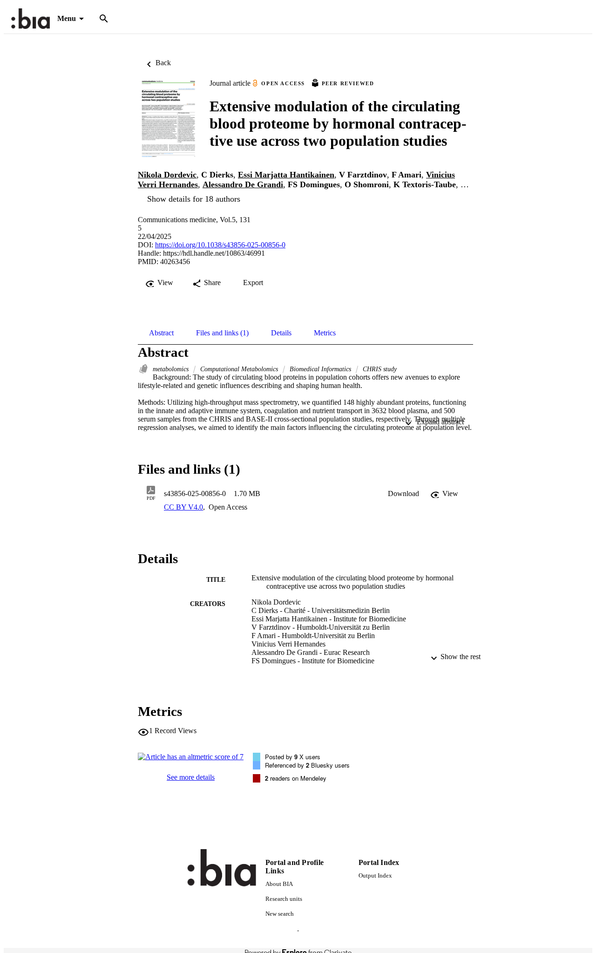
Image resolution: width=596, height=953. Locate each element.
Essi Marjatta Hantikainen (286, 174)
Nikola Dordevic (167, 174)
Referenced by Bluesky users (307, 765)
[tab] (161, 333)
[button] (403, 493)
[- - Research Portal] (30, 18)
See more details (191, 777)
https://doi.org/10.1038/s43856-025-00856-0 (220, 245)
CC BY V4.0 (183, 507)
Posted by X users (292, 756)
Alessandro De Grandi (243, 184)
